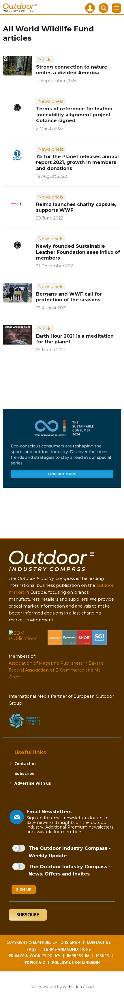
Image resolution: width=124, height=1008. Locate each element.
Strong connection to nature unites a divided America (71, 69)
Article (45, 59)
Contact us (25, 763)
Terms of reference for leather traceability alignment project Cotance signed (74, 114)
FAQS (32, 949)
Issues (102, 955)
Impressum (78, 955)
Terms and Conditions (67, 949)
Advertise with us (32, 783)
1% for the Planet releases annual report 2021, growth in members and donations (77, 162)
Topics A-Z (34, 962)
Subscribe (24, 773)
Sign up (23, 889)
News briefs (50, 101)
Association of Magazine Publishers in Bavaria (56, 663)
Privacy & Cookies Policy (34, 955)
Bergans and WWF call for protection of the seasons (69, 296)
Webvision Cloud (78, 987)
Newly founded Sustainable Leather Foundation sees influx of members (78, 252)
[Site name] (52, 572)
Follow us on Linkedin (76, 962)
